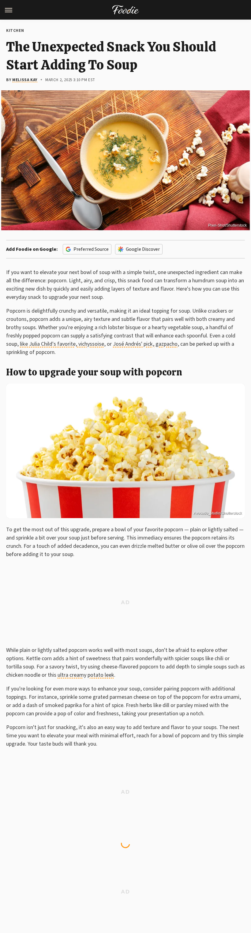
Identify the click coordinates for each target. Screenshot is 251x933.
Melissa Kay (25, 80)
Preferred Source (91, 249)
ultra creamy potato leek (86, 675)
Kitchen (15, 30)
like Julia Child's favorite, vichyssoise (62, 344)
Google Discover (143, 249)
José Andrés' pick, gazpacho (145, 344)
